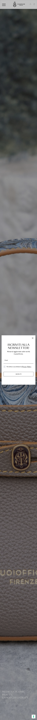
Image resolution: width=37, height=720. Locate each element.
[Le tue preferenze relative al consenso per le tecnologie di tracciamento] (33, 716)
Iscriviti (19, 374)
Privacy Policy (26, 367)
